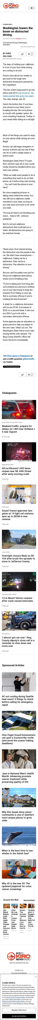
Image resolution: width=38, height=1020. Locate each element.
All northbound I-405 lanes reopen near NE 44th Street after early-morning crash (16, 471)
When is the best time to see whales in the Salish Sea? (17, 852)
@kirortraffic (28, 359)
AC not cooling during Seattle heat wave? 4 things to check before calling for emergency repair (18, 700)
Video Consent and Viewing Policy (13, 1001)
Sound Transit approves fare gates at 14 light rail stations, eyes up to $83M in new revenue (18, 515)
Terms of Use (10, 997)
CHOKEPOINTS (7, 24)
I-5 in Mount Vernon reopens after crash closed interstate (17, 599)
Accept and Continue (19, 1016)
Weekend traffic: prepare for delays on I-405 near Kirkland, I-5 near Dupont (19, 429)
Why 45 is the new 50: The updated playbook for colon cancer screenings (16, 886)
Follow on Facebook (19, 973)
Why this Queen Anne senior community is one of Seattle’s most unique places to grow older (18, 816)
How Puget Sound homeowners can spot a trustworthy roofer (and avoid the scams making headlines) (18, 739)
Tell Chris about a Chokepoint (16, 356)
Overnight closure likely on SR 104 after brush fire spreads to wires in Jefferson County (18, 558)
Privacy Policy (20, 997)
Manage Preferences (19, 1010)
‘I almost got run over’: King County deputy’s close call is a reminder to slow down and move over (18, 641)
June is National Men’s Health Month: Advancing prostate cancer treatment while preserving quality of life (18, 777)
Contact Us (19, 970)
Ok (35, 976)
